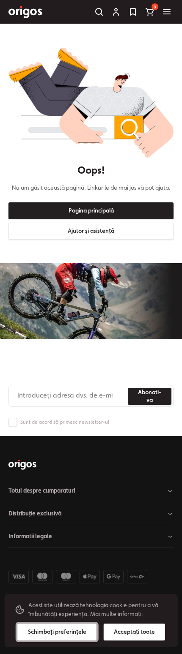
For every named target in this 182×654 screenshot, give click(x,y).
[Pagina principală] (22, 465)
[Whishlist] (132, 11)
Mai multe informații (116, 613)
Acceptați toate (134, 631)
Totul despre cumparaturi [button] (41, 490)
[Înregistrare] (116, 11)
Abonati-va (149, 396)
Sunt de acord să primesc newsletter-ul (64, 422)
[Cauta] (99, 11)
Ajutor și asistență (91, 230)
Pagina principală (91, 210)
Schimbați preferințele (57, 631)
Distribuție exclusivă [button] (34, 513)
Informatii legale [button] (30, 536)
